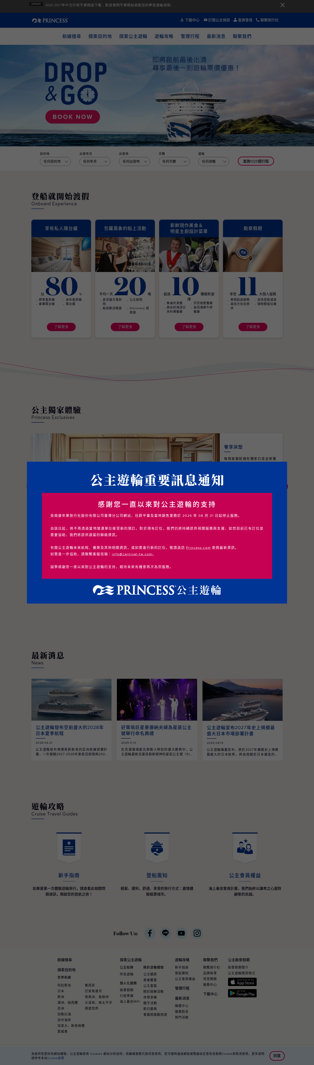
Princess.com (198, 548)
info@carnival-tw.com (132, 554)
